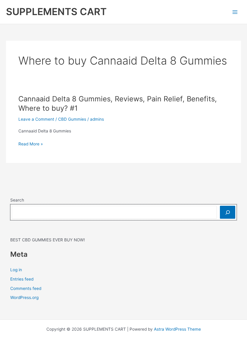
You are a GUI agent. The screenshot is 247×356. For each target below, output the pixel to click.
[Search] (227, 212)
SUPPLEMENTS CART (56, 11)
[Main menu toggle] (235, 12)
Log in (16, 269)
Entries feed (21, 279)
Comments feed (25, 288)
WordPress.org (24, 297)
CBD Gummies (72, 119)
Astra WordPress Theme (177, 329)
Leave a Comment (36, 119)
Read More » (30, 144)
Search (17, 200)
